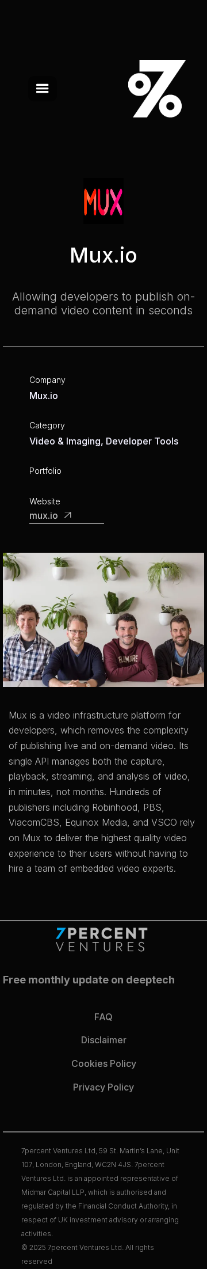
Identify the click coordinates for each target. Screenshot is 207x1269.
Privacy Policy (103, 1087)
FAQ (103, 1017)
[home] (150, 88)
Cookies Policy (103, 1063)
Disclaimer (103, 1040)
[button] (42, 88)
